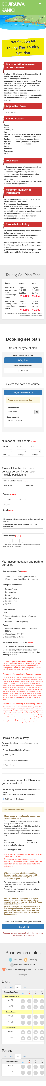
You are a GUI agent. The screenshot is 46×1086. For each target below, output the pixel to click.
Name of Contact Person (12, 481)
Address (6, 494)
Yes (6, 755)
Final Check (23, 926)
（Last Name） (30, 485)
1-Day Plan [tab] (23, 360)
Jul (11, 987)
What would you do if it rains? (15, 642)
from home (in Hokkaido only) (18, 579)
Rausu (19, 420)
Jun (5, 987)
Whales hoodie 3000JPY (14, 634)
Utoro (11, 420)
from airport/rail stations (27, 576)
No (13, 755)
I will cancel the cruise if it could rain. (19, 647)
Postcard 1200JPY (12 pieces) (16, 621)
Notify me (8, 799)
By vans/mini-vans (12, 598)
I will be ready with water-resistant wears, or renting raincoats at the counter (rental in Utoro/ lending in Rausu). (22, 652)
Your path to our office (12, 571)
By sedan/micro (11, 589)
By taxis (8, 604)
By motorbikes (10, 592)
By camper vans (11, 601)
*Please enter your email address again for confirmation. (20, 525)
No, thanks (20, 799)
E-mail (5, 510)
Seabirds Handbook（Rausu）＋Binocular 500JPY (21, 629)
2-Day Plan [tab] (23, 370)
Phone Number (9, 535)
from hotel (10, 576)
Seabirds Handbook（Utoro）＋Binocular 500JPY (21, 617)
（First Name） (8, 485)
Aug (18, 987)
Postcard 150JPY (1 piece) (15, 637)
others (35, 579)
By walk (8, 595)
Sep (24, 987)
